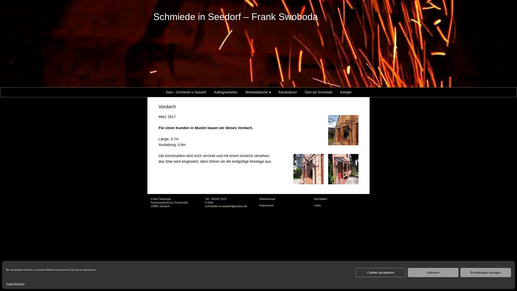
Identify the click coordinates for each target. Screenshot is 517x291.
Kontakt (345, 92)
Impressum (267, 205)
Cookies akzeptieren (380, 272)
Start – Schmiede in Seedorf (186, 92)
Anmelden (320, 198)
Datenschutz (267, 198)
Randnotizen (287, 92)
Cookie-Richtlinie (15, 284)
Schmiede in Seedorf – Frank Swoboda (235, 16)
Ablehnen (433, 272)
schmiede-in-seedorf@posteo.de (226, 206)
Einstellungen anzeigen (486, 272)
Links (317, 205)
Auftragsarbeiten (225, 92)
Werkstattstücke (256, 92)
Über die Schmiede (318, 92)
